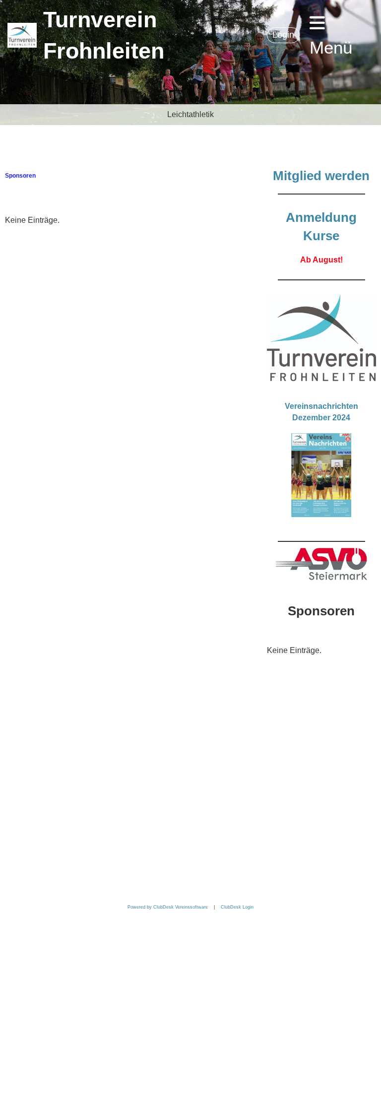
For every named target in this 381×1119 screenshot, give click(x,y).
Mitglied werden (321, 175)
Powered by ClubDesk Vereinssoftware (167, 907)
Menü (331, 47)
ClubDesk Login (237, 907)
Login (283, 35)
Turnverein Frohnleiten (103, 35)
